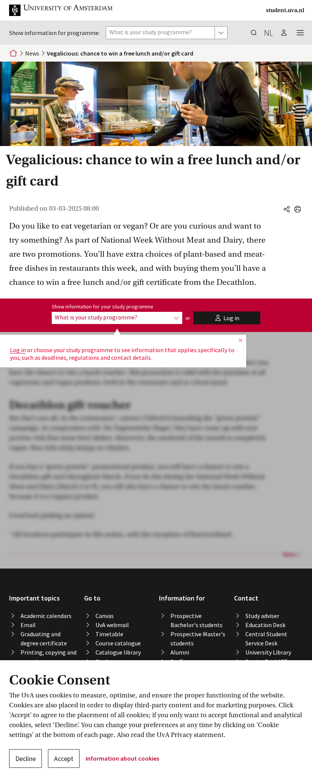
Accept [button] (63, 758)
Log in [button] (18, 350)
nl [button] (268, 32)
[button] (67, 10)
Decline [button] (25, 758)
